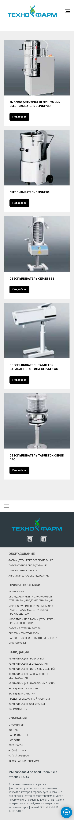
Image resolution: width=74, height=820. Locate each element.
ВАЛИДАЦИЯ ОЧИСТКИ (22, 693)
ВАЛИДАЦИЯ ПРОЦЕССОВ (23, 688)
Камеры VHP (16, 591)
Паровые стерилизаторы (25, 628)
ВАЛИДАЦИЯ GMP (19, 709)
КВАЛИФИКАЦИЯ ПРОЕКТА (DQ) (26, 658)
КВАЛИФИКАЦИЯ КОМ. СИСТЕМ (27, 703)
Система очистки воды (24, 633)
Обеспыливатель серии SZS (31, 278)
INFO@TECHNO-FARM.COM (24, 760)
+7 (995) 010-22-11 (19, 750)
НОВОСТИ (14, 740)
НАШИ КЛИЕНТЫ (18, 735)
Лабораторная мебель (23, 570)
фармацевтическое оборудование (31, 560)
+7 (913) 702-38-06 (19, 755)
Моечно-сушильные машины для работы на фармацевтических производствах (31, 610)
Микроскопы (17, 642)
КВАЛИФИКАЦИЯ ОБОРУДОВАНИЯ (28, 663)
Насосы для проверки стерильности (33, 638)
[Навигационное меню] (67, 11)
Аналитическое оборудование (29, 575)
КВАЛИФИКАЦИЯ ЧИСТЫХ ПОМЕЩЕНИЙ (32, 668)
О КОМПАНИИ (16, 724)
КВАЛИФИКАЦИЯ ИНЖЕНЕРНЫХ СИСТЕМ (32, 683)
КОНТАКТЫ (15, 730)
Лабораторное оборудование (27, 565)
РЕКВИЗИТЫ (16, 745)
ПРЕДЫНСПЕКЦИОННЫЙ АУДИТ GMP (30, 698)
